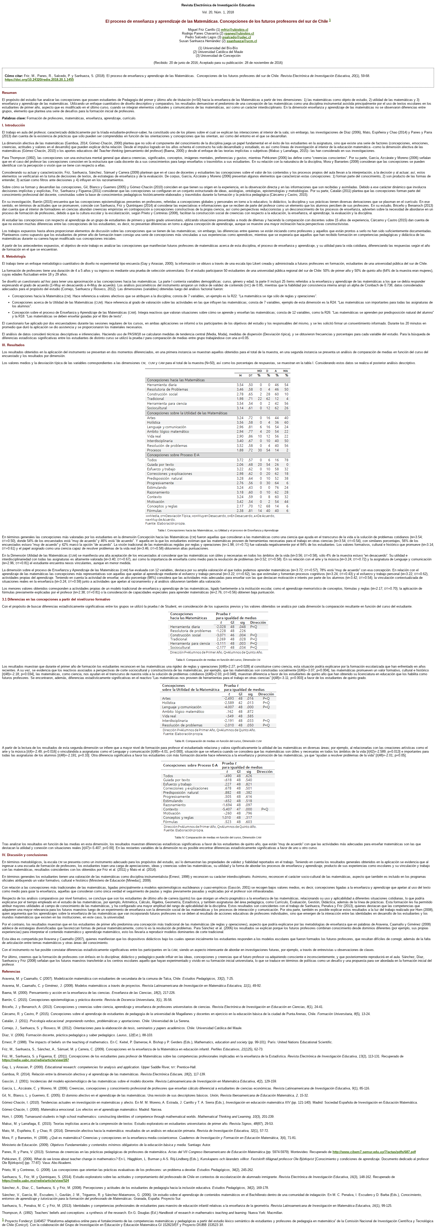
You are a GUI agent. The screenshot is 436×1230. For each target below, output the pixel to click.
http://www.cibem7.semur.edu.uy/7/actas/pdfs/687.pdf (374, 1152)
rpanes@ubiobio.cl (239, 33)
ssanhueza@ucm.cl (242, 41)
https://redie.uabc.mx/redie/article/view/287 (35, 1060)
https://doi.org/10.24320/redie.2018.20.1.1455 (39, 79)
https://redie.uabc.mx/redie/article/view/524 (35, 1181)
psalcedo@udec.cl (236, 37)
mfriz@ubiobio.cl (234, 30)
